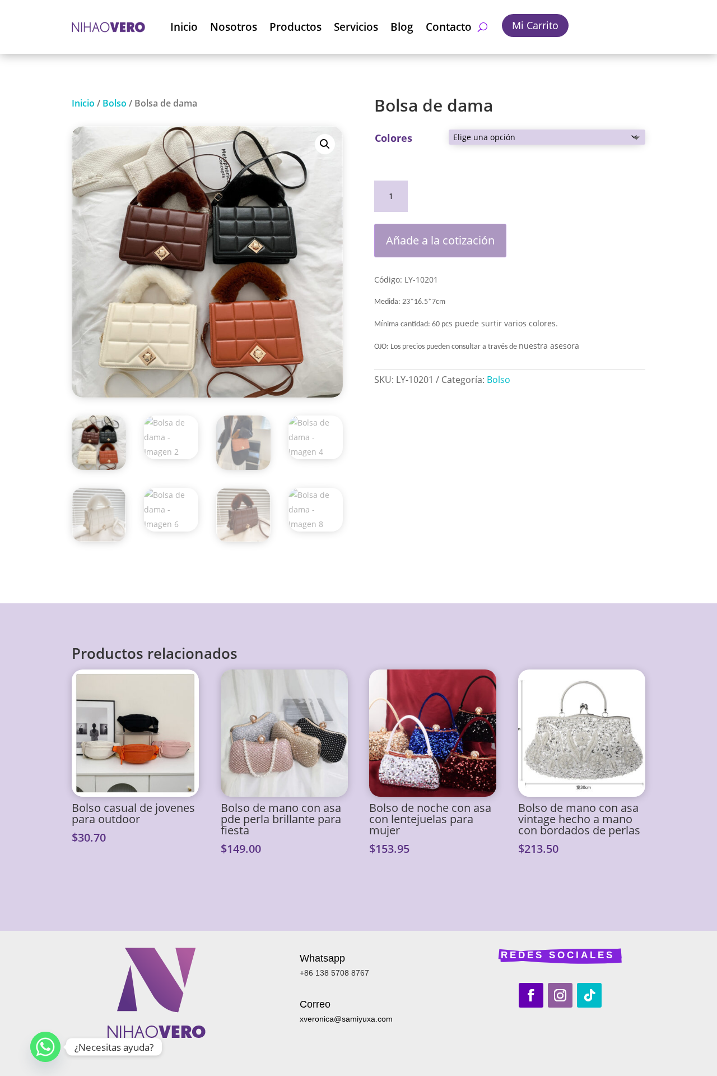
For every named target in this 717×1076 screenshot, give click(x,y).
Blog (401, 27)
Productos (295, 27)
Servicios (356, 27)
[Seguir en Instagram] (560, 995)
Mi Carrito (535, 25)
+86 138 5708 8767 (334, 972)
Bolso (115, 103)
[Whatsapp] (45, 1047)
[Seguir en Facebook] (531, 995)
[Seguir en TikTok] (589, 995)
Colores (393, 138)
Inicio (184, 27)
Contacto (449, 27)
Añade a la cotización (440, 240)
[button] (325, 144)
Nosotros (233, 27)
